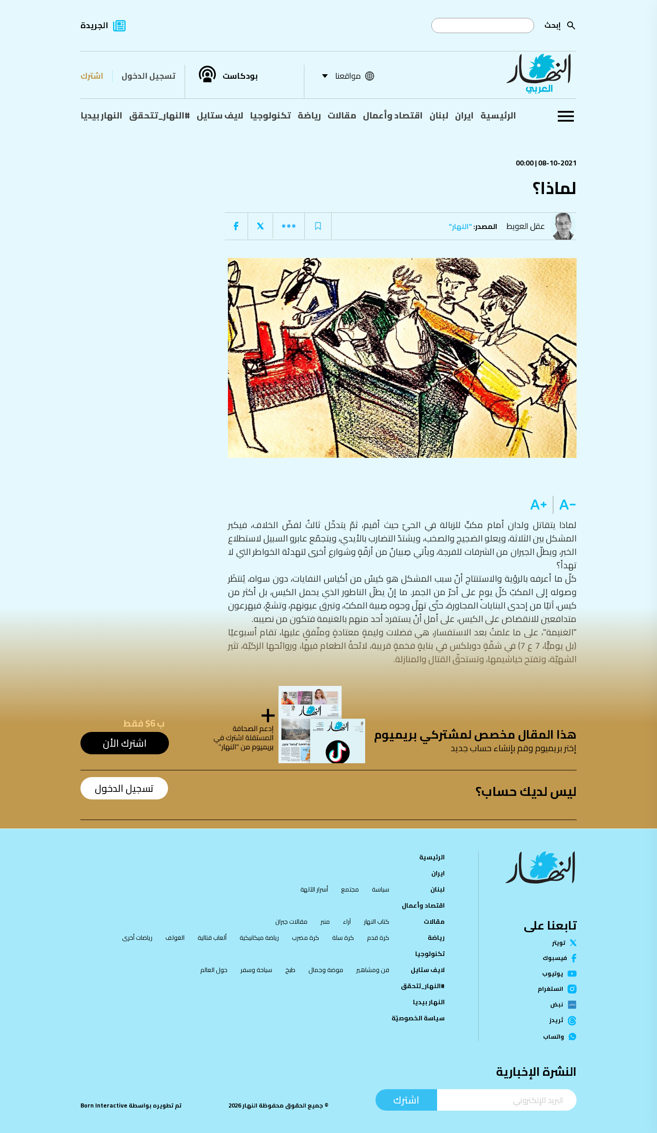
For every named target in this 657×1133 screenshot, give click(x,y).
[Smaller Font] (565, 505)
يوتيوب (552, 973)
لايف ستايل (220, 115)
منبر (325, 921)
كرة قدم (378, 937)
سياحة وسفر (256, 970)
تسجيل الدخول (148, 75)
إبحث (552, 25)
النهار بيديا (101, 115)
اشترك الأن (125, 743)
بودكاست (240, 76)
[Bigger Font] (539, 505)
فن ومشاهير (372, 970)
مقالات (342, 115)
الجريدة (94, 25)
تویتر (558, 943)
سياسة (380, 889)
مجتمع (350, 889)
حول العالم (213, 970)
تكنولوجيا (270, 115)
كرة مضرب (305, 937)
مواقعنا (348, 75)
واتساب (553, 1036)
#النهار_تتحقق (159, 115)
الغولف (175, 937)
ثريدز (556, 1021)
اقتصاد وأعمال (393, 115)
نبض (556, 1004)
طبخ (290, 970)
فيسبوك (555, 958)
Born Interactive (103, 1105)
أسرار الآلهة (314, 889)
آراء (347, 921)
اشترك (91, 75)
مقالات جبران (291, 921)
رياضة (309, 115)
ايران (464, 115)
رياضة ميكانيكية (259, 937)
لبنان (439, 115)
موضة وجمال (325, 970)
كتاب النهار (376, 921)
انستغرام (550, 989)
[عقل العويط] (565, 226)
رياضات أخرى (137, 937)
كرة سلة (343, 937)
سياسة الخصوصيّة (418, 1018)
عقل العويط (525, 226)
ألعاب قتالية (212, 937)
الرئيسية (498, 115)
